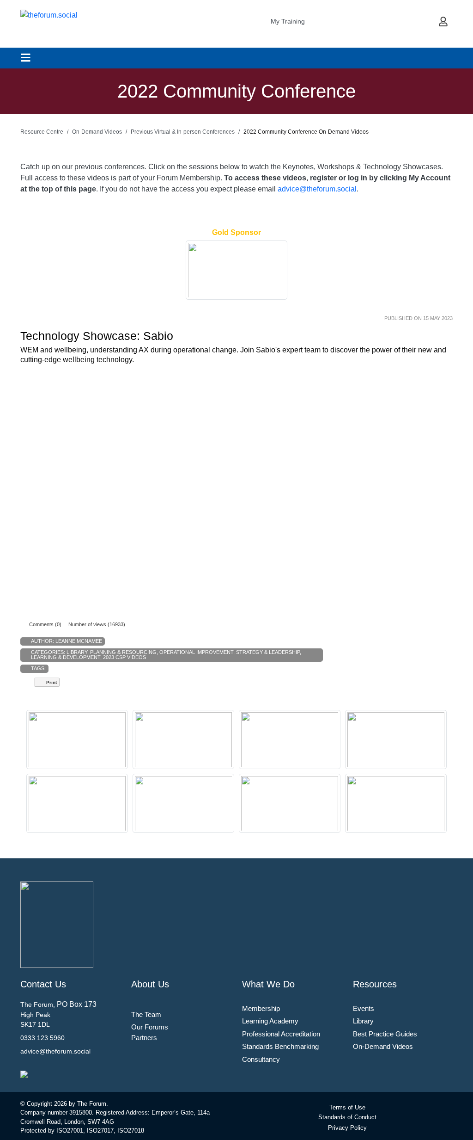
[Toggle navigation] (25, 57)
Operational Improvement (196, 652)
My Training (288, 21)
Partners (144, 1037)
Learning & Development (65, 657)
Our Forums (149, 1027)
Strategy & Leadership (268, 652)
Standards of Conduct (347, 1117)
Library (77, 652)
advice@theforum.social (317, 189)
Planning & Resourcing (123, 652)
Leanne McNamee (78, 641)
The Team (146, 1014)
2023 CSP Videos (124, 657)
